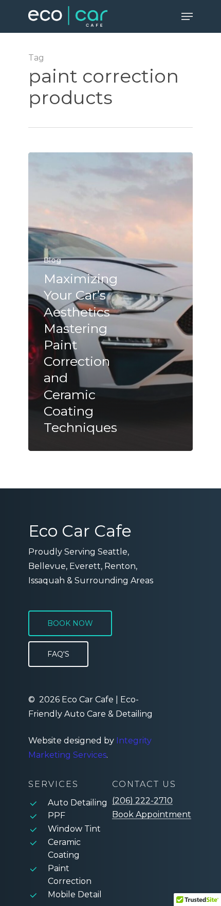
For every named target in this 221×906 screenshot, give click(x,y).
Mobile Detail (75, 894)
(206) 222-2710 (142, 800)
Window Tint (74, 829)
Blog (52, 260)
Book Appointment (151, 814)
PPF (56, 815)
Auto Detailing (77, 802)
